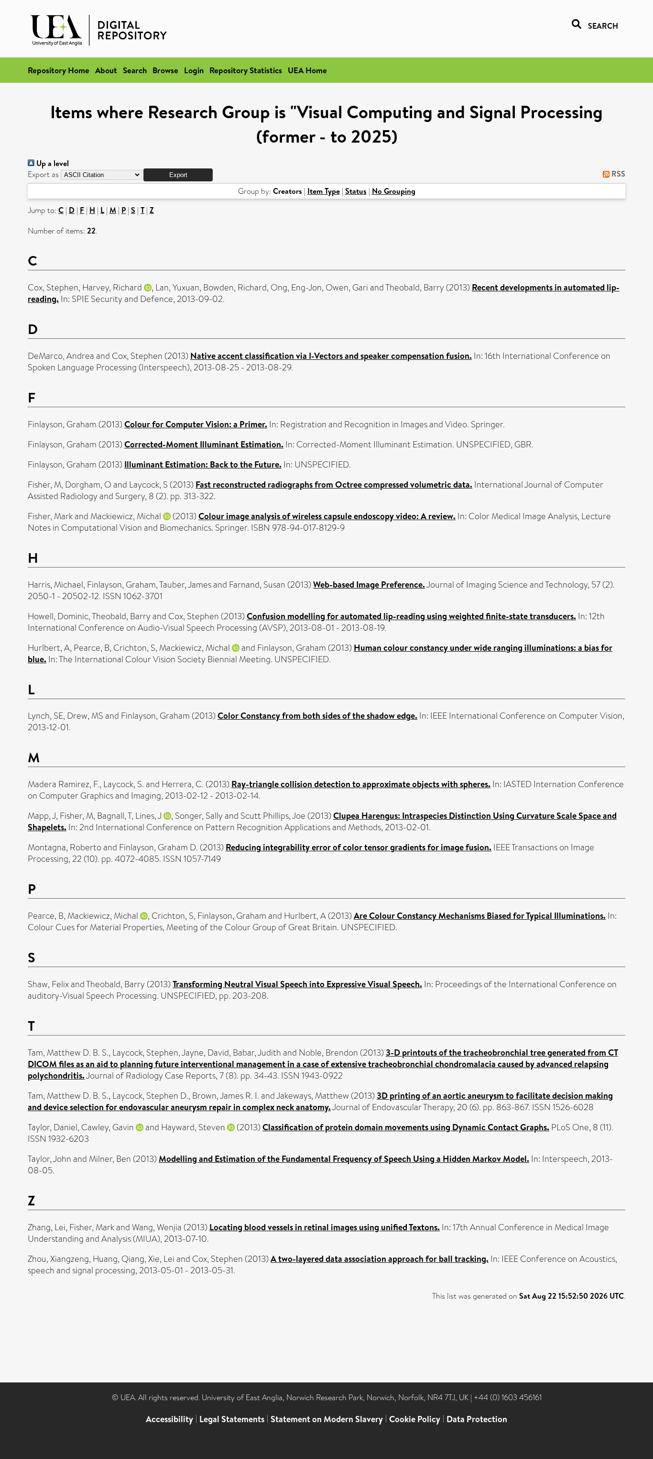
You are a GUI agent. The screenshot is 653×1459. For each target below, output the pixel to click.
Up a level (51, 163)
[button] (178, 174)
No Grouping (393, 191)
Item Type (323, 191)
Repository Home (58, 70)
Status (356, 191)
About (106, 70)
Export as (43, 174)
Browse (165, 70)
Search (135, 70)
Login (194, 70)
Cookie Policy (414, 1419)
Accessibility (169, 1419)
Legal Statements (231, 1419)
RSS (617, 173)
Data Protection (476, 1419)
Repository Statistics (245, 70)
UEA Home (307, 70)
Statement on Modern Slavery (327, 1419)
